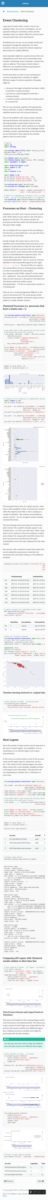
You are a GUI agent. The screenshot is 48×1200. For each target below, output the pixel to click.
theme (25, 1194)
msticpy (25, 3)
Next (40, 1181)
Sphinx (13, 1194)
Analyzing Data (13, 11)
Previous (9, 1181)
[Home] (4, 11)
